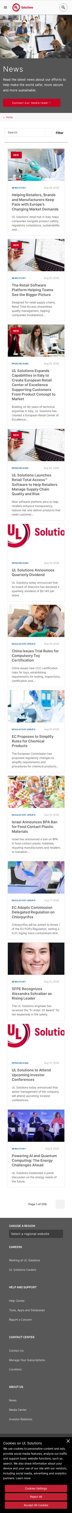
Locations (15, 1369)
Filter (59, 133)
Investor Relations (20, 1419)
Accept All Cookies (36, 1505)
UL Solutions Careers (22, 1269)
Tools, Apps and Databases (27, 1310)
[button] (5, 7)
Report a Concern (20, 1319)
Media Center (18, 1409)
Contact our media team (30, 102)
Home (9, 117)
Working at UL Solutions (24, 1260)
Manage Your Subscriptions (27, 1360)
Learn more (23, 1478)
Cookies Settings (36, 1488)
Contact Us (16, 1350)
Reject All (36, 1496)
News (12, 1400)
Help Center (17, 1300)
